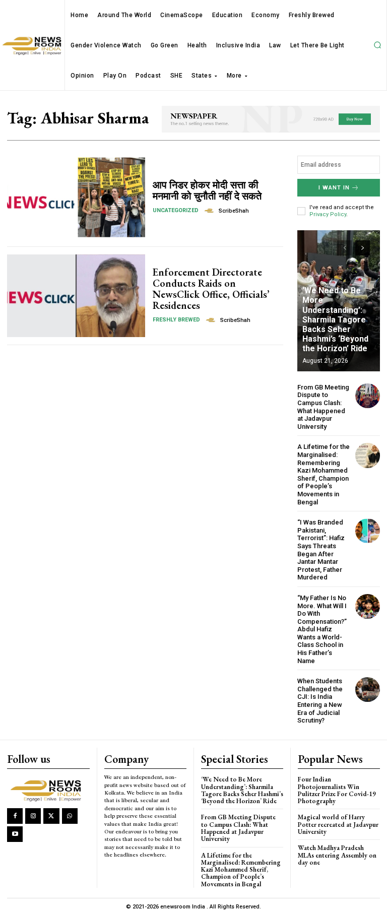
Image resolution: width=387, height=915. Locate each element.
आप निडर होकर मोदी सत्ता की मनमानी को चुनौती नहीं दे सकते (207, 190)
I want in (334, 187)
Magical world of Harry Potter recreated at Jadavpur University (338, 824)
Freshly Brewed (176, 319)
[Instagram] (33, 816)
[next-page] (362, 247)
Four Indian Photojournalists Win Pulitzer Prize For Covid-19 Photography (337, 790)
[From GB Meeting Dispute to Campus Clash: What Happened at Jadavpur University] (367, 395)
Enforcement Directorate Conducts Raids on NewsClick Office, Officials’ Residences (211, 289)
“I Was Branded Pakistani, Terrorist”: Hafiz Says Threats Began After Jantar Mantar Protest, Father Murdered (321, 549)
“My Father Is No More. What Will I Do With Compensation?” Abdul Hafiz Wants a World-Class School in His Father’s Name (322, 629)
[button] (377, 45)
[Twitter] (51, 816)
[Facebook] (15, 816)
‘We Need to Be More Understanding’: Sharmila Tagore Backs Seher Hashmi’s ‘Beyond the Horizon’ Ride (335, 319)
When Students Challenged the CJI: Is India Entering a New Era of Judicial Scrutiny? (320, 700)
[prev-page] (344, 247)
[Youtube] (15, 834)
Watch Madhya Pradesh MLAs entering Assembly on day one (337, 855)
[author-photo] (210, 211)
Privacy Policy (327, 214)
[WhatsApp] (70, 816)
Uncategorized (176, 210)
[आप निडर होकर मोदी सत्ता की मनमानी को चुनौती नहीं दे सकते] (76, 197)
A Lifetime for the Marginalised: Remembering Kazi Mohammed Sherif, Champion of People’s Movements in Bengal (323, 474)
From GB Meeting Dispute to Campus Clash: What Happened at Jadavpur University (323, 406)
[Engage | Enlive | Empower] (48, 790)
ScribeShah (234, 211)
